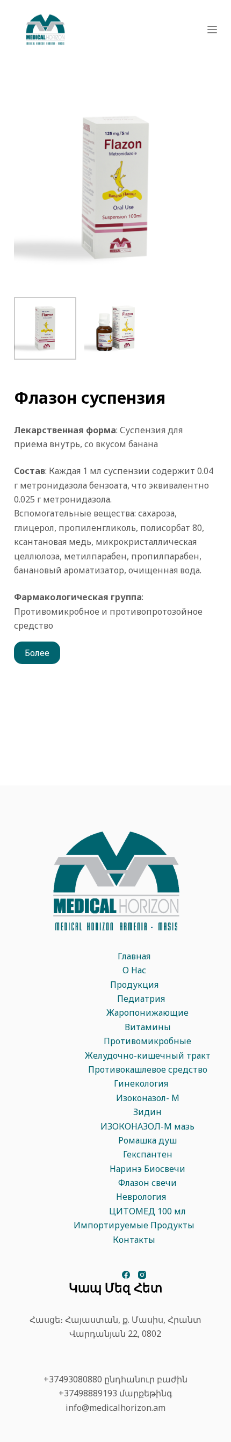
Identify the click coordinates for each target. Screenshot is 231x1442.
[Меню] (212, 29)
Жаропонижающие (147, 1012)
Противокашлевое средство (147, 1069)
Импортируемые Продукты (134, 1225)
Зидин (147, 1112)
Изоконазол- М (147, 1098)
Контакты (134, 1240)
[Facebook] (126, 1275)
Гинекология (141, 1083)
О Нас (134, 970)
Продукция (134, 985)
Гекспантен (147, 1154)
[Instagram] (142, 1275)
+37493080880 (73, 1379)
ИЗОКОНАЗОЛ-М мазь (147, 1126)
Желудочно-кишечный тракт (148, 1055)
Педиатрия (141, 998)
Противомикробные (147, 1041)
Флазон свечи (147, 1183)
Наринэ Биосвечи (147, 1169)
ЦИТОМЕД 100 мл (147, 1211)
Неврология (141, 1197)
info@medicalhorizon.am (115, 1408)
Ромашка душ (147, 1140)
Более (37, 653)
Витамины (148, 1027)
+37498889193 (88, 1393)
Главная (134, 956)
